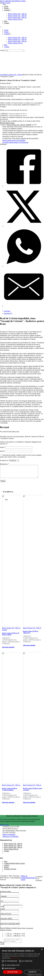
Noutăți (28, 125)
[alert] (22, 961)
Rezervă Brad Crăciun (7, 123)
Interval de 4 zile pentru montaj (10, 923)
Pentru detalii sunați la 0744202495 (13, 140)
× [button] (41, 949)
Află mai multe (15, 958)
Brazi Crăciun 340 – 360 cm (17, 17)
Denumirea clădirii (6, 918)
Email (2, 451)
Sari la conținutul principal (8, 1)
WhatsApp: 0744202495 (10, 836)
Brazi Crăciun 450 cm (15, 19)
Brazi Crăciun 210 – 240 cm (17, 14)
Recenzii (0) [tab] (8, 313)
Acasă (6, 6)
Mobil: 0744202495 (8, 834)
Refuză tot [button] (32, 972)
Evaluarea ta (4, 460)
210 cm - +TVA (16, 934)
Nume (2, 447)
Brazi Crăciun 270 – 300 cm (17, 15)
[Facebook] (23, 186)
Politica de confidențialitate (26, 877)
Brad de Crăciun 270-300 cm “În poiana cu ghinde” (10, 633)
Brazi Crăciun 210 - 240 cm (13, 74)
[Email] (23, 306)
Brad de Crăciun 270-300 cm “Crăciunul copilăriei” (9, 789)
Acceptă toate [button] (12, 972)
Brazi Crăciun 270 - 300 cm (11, 628)
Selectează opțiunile (8, 647)
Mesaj (2, 942)
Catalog (6, 10)
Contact (6, 23)
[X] (23, 226)
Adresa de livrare (5, 914)
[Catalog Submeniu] (10, 10)
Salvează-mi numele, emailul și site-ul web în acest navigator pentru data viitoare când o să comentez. (21, 456)
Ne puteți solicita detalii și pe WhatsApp (15, 142)
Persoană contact (5, 891)
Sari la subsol (21, 1)
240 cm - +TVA (16, 936)
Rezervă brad (4, 825)
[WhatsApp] (23, 266)
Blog (5, 21)
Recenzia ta (4, 464)
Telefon (2, 909)
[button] (22, 968)
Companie (3, 896)
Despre (6, 8)
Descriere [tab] (7, 311)
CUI (1, 901)
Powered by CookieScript (34, 975)
